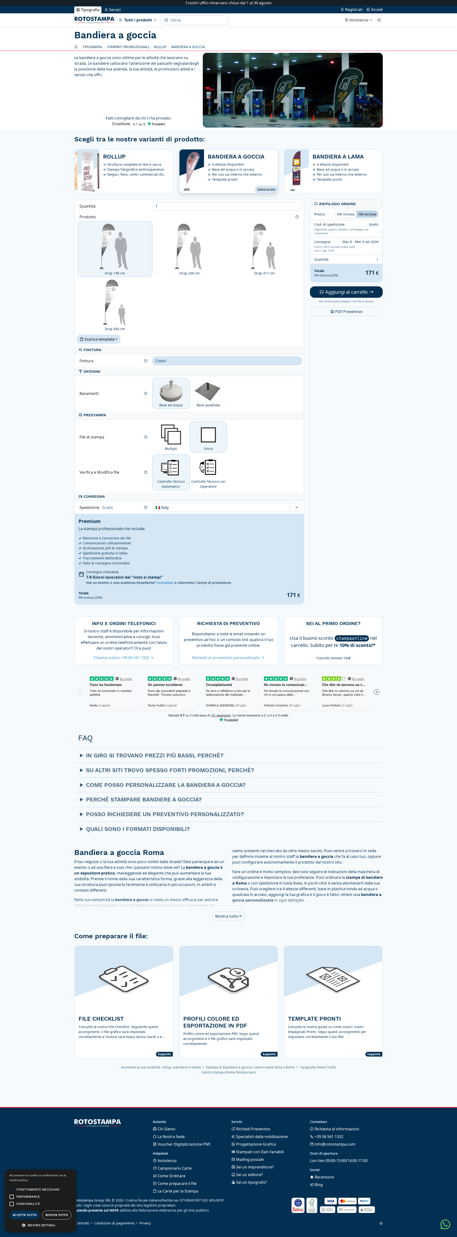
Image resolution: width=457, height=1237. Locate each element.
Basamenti (89, 393)
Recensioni (324, 1177)
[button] (11, 1189)
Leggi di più (37, 1180)
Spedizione (96, 507)
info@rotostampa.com (334, 1144)
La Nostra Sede (171, 1136)
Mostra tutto (226, 916)
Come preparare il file (177, 1183)
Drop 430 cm (115, 329)
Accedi (376, 9)
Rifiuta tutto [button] (56, 1215)
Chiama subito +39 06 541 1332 (122, 657)
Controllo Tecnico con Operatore (208, 484)
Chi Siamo (166, 1129)
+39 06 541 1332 (328, 1136)
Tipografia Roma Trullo (318, 1067)
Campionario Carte (174, 1168)
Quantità (87, 206)
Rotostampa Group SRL (92, 1200)
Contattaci (165, 582)
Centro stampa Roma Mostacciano (228, 1072)
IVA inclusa (345, 214)
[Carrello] (379, 20)
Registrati (353, 9)
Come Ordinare (171, 1175)
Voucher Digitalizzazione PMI (183, 1144)
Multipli (171, 448)
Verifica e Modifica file (99, 472)
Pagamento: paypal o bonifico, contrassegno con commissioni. (341, 231)
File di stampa (92, 437)
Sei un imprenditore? (254, 1167)
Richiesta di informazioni (336, 1129)
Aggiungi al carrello (346, 292)
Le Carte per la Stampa (177, 1191)
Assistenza (358, 20)
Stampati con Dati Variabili (259, 1151)
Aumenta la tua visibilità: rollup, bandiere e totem (161, 1067)
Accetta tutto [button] (25, 1215)
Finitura (86, 360)
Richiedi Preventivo (252, 1129)
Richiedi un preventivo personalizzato (226, 657)
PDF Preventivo (348, 311)
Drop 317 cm (264, 273)
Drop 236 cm (189, 273)
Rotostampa (94, 20)
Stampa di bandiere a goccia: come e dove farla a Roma (250, 1067)
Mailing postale (249, 1159)
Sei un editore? (249, 1174)
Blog (318, 1184)
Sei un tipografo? (251, 1182)
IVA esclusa (367, 214)
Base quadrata (208, 405)
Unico (208, 448)
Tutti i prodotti (138, 20)
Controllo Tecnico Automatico (171, 484)
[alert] (40, 1200)
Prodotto (88, 216)
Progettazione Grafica (255, 1144)
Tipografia (89, 9)
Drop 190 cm (115, 273)
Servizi (114, 9)
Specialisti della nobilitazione (261, 1136)
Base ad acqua (171, 405)
